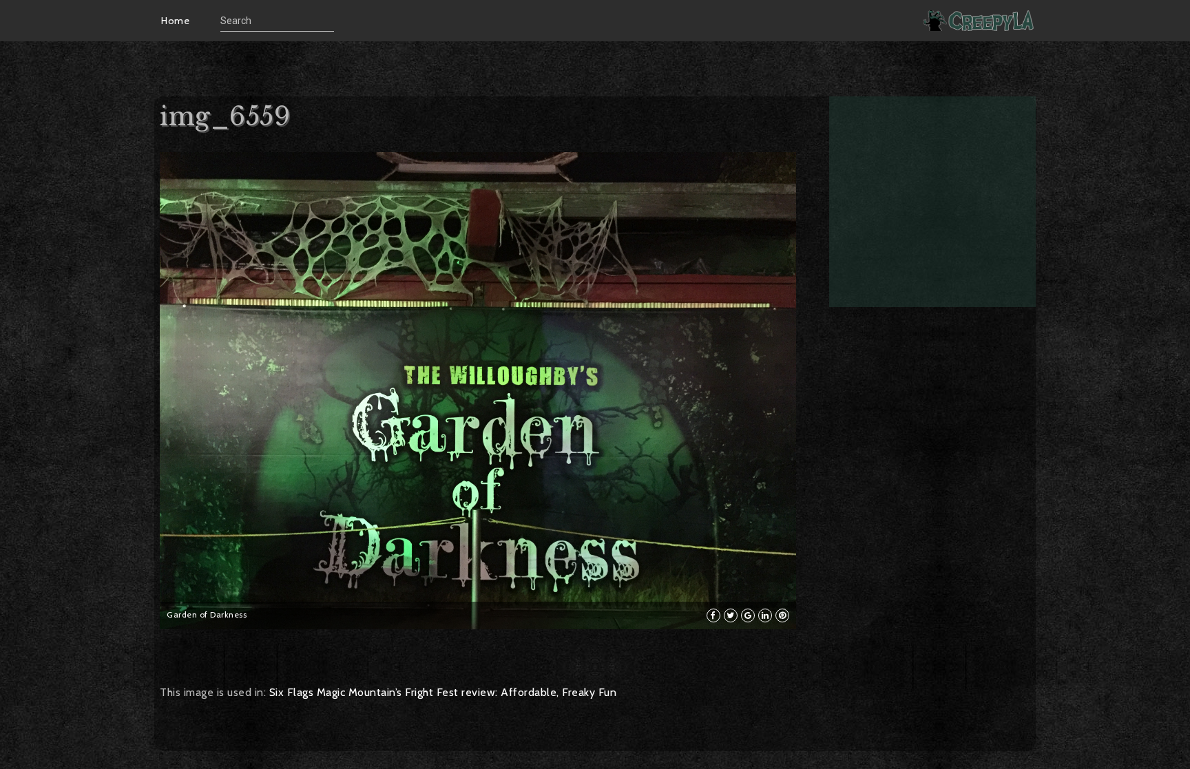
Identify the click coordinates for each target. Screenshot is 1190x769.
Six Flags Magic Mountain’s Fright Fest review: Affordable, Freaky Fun (443, 692)
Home (175, 20)
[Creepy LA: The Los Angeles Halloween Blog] (979, 20)
